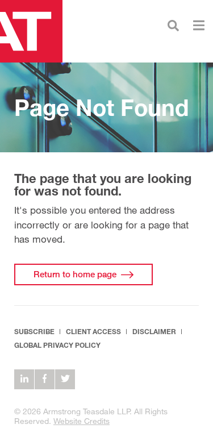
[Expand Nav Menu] (199, 24)
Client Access (93, 331)
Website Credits (81, 421)
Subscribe (34, 331)
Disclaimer (154, 331)
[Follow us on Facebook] (45, 379)
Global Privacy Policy (57, 345)
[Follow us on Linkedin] (24, 379)
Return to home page (75, 274)
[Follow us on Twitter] (65, 379)
